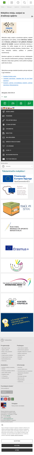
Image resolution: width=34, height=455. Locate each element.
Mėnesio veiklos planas (13, 141)
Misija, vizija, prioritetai (7, 351)
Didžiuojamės (10, 111)
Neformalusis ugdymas (23, 349)
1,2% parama (10, 146)
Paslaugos (9, 7)
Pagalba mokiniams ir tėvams (24, 351)
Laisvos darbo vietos (22, 369)
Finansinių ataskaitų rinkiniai (8, 370)
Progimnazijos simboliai (7, 355)
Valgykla (20, 359)
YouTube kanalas (11, 159)
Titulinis (3, 7)
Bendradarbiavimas (6, 359)
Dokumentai (9, 128)
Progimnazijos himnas (7, 357)
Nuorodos (20, 367)
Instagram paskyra (12, 154)
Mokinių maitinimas (22, 353)
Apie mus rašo (21, 378)
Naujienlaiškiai (10, 137)
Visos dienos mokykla (23, 348)
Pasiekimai (9, 116)
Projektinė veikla (11, 120)
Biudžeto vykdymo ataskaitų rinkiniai (8, 368)
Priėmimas (4, 360)
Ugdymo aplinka (5, 349)
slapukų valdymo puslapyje (17, 435)
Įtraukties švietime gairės (9, 76)
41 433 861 (7, 415)
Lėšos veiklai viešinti (6, 372)
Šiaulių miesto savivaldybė (18, 405)
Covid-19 (8, 150)
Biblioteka (9, 133)
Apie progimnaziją (6, 348)
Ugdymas (16, 7)
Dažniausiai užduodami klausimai (23, 373)
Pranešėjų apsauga (22, 376)
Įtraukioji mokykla (25, 7)
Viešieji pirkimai (5, 378)
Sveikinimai (20, 381)
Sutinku (17, 450)
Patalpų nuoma (21, 355)
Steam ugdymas (11, 124)
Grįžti (5, 97)
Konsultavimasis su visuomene (25, 371)
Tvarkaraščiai (7, 340)
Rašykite (4, 392)
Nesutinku (17, 445)
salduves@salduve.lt (8, 418)
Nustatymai (17, 441)
